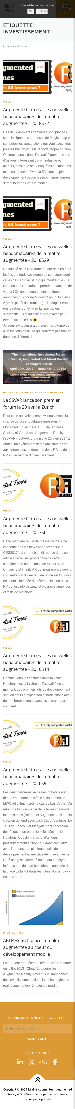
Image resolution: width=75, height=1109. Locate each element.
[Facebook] (55, 1062)
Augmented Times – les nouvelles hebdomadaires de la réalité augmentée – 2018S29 (37, 253)
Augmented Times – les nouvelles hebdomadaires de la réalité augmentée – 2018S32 (37, 116)
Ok (30, 11)
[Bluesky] (43, 1062)
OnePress (26, 1094)
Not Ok (42, 11)
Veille (7, 101)
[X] (32, 1062)
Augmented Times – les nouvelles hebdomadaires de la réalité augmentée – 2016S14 (37, 662)
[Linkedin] (20, 1062)
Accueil (7, 46)
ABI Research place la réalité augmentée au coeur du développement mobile (31, 947)
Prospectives (13, 932)
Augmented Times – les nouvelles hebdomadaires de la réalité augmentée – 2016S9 (37, 776)
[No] (70, 9)
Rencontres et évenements (42, 392)
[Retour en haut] (37, 1079)
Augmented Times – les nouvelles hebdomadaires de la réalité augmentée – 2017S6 (37, 525)
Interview (11, 392)
